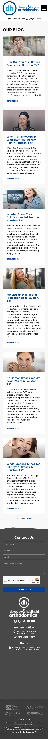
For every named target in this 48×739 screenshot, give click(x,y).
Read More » (13, 101)
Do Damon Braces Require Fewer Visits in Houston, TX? (23, 381)
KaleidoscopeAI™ (30, 732)
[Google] (19, 621)
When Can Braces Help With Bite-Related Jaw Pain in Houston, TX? (21, 139)
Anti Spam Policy (34, 723)
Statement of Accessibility (24, 725)
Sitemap (9, 723)
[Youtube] (28, 621)
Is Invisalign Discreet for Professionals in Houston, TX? (23, 298)
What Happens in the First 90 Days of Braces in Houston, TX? (23, 467)
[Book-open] (32, 621)
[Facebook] (15, 621)
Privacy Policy (20, 723)
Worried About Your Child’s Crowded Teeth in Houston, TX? (23, 217)
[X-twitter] (24, 621)
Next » (29, 518)
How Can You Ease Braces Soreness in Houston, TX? (23, 63)
